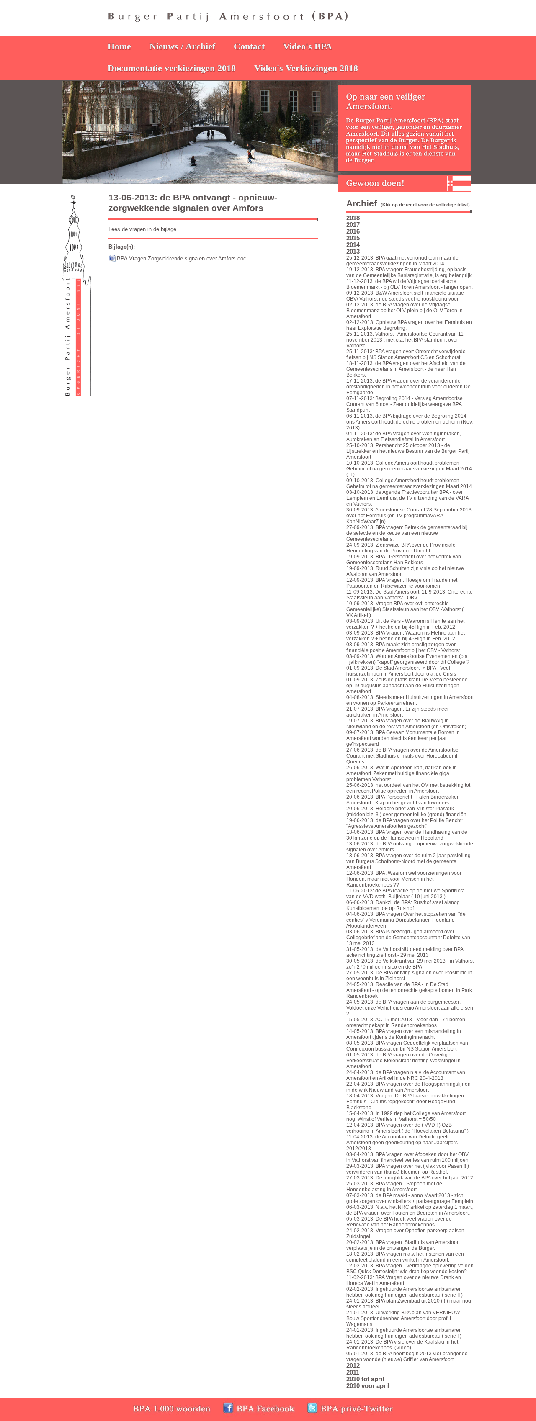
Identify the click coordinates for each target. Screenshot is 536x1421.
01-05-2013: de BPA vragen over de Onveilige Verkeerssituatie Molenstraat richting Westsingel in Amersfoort (403, 1060)
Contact (249, 46)
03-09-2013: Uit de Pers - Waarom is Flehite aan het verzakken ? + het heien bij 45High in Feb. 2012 (405, 624)
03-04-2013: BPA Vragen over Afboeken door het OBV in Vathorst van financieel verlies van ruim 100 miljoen (407, 1157)
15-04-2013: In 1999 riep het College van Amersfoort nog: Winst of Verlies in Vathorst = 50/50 (406, 1116)
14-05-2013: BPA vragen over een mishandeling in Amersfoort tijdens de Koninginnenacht (403, 1034)
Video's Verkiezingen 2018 (306, 68)
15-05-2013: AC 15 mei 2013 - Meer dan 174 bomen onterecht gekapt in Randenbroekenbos (405, 1022)
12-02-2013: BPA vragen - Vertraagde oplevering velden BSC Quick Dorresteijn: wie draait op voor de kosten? (410, 1269)
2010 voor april (367, 1385)
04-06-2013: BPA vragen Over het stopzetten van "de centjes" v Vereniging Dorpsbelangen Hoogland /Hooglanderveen (406, 920)
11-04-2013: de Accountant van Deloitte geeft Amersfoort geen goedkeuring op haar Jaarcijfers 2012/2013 (402, 1142)
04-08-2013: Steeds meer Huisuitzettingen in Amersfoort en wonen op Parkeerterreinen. (410, 700)
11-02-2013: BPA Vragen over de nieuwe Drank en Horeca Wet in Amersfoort (403, 1280)
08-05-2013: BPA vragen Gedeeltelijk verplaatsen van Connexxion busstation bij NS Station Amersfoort (407, 1046)
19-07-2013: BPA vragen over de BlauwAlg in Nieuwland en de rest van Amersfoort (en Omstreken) (406, 724)
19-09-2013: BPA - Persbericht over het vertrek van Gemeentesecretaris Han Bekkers (403, 559)
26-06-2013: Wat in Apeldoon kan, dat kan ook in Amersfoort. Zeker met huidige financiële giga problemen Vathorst (401, 773)
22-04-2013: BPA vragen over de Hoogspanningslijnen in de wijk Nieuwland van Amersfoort (408, 1087)
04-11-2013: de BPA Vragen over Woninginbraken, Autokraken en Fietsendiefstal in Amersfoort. (403, 436)
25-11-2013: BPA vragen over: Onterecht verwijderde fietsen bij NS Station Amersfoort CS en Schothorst (406, 354)
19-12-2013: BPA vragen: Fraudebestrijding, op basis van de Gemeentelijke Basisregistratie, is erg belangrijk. (409, 272)
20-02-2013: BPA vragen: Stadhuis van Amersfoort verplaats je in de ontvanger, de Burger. (403, 1245)
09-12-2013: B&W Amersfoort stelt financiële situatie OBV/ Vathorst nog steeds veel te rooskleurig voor (405, 296)
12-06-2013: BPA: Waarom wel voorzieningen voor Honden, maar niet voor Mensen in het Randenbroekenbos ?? (403, 879)
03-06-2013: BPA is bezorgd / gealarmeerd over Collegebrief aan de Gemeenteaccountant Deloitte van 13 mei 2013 (408, 937)
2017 (353, 224)
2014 (353, 245)
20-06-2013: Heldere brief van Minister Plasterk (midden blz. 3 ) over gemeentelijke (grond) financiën (406, 811)
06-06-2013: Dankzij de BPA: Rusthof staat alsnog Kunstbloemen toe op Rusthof (403, 905)
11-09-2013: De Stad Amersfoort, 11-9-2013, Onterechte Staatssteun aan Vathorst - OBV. (409, 595)
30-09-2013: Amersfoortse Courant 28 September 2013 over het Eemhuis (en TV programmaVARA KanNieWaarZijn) (409, 515)
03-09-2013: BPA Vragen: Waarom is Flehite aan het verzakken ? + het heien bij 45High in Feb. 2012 (405, 636)
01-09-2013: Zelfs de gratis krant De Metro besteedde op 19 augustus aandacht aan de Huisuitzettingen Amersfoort (407, 685)
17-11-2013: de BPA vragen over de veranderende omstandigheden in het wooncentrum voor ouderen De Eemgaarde (408, 387)
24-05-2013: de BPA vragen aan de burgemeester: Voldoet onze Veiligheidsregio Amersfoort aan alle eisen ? (409, 1008)
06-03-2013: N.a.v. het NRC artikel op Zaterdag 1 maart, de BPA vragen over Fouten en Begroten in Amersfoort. (409, 1210)
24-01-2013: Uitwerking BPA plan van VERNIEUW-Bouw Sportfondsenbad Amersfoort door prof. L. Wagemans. (403, 1318)
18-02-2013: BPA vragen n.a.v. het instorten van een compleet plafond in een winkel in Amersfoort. (405, 1257)
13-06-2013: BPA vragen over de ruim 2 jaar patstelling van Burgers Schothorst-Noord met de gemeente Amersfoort (408, 861)
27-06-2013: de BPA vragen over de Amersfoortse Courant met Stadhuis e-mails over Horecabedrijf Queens (402, 756)
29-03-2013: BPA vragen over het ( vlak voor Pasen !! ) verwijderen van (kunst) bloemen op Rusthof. (407, 1169)
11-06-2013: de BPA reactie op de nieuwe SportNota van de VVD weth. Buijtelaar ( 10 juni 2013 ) (405, 893)
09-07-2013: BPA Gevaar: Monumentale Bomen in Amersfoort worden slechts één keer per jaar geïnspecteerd (403, 738)
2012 (353, 1365)
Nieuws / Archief (182, 46)
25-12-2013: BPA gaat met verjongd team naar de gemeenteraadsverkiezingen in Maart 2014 (402, 261)
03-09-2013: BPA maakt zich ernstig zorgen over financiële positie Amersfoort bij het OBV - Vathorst (403, 647)
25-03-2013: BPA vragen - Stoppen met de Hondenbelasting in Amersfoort (394, 1186)
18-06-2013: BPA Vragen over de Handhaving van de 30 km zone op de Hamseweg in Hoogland (406, 835)
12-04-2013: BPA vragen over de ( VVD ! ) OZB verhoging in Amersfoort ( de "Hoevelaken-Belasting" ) (407, 1128)
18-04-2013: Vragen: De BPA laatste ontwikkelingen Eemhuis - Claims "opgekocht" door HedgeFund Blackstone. (405, 1101)
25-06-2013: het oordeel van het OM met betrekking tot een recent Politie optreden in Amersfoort (408, 788)
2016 (353, 231)
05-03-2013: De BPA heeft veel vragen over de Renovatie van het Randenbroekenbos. (399, 1222)
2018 (353, 218)
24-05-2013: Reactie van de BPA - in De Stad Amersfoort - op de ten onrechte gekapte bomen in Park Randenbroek (409, 990)
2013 (353, 251)
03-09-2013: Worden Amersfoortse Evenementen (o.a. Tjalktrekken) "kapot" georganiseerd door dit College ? (407, 659)
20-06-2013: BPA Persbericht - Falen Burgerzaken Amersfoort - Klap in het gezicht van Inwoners (403, 800)
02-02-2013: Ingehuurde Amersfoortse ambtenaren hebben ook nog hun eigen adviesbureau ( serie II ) (404, 1292)
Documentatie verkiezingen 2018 (172, 68)
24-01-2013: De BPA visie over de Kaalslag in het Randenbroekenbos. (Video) (402, 1345)
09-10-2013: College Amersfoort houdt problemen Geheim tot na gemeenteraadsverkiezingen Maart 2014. (409, 483)
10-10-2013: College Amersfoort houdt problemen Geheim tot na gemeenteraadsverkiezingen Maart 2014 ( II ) (409, 469)
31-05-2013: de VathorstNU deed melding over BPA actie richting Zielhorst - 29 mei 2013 (404, 952)
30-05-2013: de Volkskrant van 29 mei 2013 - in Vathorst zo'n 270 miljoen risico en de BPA (410, 964)
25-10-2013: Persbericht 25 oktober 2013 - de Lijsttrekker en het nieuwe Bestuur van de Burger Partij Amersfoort (408, 451)
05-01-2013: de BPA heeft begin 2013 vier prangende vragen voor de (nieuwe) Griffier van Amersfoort (407, 1356)
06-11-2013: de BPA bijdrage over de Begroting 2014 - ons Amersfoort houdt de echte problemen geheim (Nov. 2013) (409, 422)
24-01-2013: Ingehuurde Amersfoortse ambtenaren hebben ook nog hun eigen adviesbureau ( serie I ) (404, 1333)
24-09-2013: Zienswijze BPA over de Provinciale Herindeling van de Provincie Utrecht (401, 548)
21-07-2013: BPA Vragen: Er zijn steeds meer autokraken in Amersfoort (397, 712)
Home (119, 46)
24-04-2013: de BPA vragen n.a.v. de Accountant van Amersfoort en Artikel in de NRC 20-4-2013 (405, 1075)
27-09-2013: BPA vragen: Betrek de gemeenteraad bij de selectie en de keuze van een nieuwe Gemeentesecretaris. (407, 533)
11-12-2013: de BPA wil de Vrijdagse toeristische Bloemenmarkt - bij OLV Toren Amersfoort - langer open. (409, 284)
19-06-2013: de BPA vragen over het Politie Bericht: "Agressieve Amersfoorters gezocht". (404, 823)
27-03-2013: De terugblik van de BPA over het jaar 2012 (409, 1178)
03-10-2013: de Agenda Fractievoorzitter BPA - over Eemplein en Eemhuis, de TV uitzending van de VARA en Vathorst (407, 498)
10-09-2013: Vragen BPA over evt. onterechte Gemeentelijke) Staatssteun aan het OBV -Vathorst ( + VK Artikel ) (407, 609)
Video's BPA (307, 46)
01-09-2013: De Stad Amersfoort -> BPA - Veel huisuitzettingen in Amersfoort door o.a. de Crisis (401, 671)
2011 (352, 1372)
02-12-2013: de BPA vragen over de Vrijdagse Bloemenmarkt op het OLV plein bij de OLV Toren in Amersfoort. (404, 310)
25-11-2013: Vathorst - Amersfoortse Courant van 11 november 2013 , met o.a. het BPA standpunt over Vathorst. (405, 340)
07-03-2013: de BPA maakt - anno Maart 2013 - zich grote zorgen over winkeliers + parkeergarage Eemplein (409, 1198)
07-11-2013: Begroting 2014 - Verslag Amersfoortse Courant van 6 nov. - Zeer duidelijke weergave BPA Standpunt (404, 404)
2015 (353, 238)
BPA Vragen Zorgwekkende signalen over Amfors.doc (181, 258)
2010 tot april (365, 1379)
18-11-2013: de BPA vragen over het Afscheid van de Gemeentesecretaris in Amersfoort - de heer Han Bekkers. (406, 369)
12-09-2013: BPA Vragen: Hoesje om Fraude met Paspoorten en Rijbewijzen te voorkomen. (401, 583)
